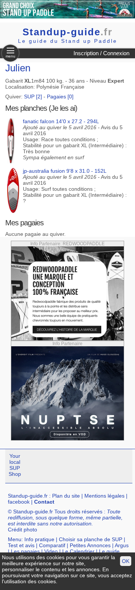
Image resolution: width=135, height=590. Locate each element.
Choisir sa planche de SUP (90, 539)
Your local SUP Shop (15, 465)
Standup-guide (67, 32)
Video (51, 551)
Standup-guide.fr (28, 496)
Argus (122, 545)
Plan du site (66, 496)
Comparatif (52, 545)
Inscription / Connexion (101, 53)
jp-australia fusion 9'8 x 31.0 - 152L (64, 171)
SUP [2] (33, 97)
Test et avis (21, 545)
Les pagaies (25, 551)
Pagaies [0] (60, 97)
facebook (19, 502)
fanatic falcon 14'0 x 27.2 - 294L (61, 121)
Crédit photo (22, 530)
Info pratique (39, 539)
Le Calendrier (78, 551)
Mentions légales (104, 496)
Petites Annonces (90, 545)
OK (125, 561)
